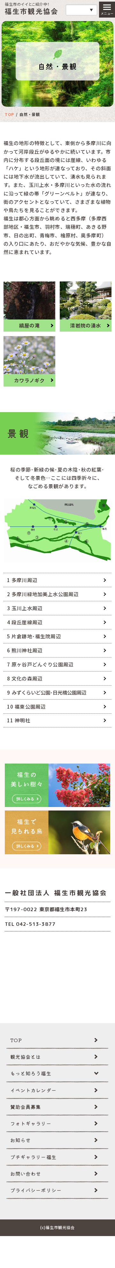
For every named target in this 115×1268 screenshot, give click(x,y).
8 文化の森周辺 (24, 678)
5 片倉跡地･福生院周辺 (34, 636)
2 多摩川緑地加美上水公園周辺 (43, 593)
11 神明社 (18, 720)
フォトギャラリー (30, 1123)
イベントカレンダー (33, 1090)
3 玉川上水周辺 (24, 607)
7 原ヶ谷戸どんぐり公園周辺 (40, 664)
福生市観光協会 (31, 11)
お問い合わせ (25, 1173)
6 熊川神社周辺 (24, 650)
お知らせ (20, 1139)
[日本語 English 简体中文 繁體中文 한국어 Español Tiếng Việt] (81, 9)
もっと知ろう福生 (30, 1073)
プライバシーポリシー (36, 1190)
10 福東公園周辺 (26, 706)
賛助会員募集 (25, 1106)
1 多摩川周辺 (22, 579)
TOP (16, 1039)
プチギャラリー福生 (33, 1156)
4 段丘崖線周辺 (24, 622)
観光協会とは (25, 1056)
